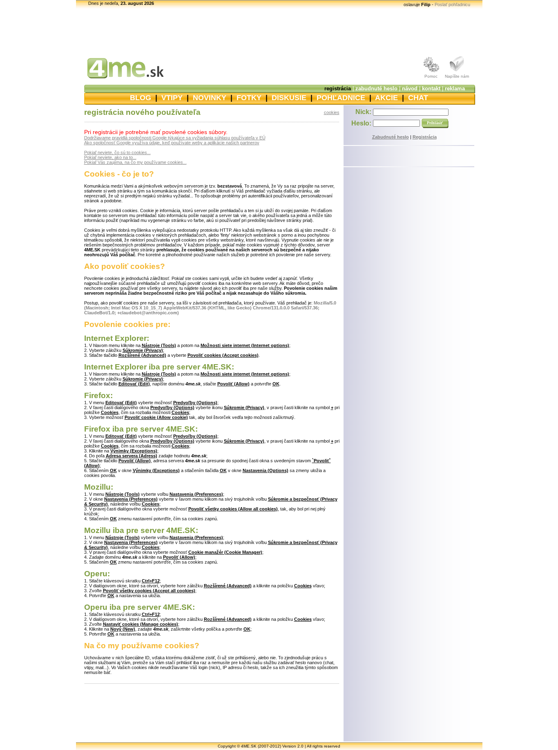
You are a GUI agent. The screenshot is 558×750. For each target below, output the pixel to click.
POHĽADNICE (341, 98)
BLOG (140, 98)
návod (409, 88)
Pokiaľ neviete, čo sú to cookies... (117, 152)
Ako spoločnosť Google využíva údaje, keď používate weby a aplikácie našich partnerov (171, 142)
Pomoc (430, 76)
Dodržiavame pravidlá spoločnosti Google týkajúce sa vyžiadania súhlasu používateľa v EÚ (175, 137)
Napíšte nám (457, 76)
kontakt (431, 88)
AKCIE (386, 98)
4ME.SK (249, 746)
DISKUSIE (289, 98)
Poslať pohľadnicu (452, 4)
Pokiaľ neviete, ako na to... (110, 157)
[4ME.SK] (121, 80)
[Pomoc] (431, 72)
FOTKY (249, 98)
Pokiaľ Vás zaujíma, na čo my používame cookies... (135, 162)
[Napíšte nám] (457, 72)
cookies (331, 112)
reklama (455, 88)
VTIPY (172, 98)
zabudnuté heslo (376, 88)
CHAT (418, 98)
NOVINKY (209, 98)
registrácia (337, 88)
